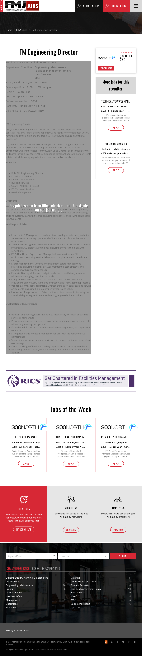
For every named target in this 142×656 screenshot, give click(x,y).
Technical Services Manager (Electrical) (115, 101)
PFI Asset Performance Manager (115, 437)
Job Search (21, 30)
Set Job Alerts (23, 529)
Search (123, 556)
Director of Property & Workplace (71, 437)
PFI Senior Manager (116, 144)
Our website (126, 52)
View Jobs (71, 530)
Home (9, 30)
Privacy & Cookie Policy (18, 630)
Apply (116, 127)
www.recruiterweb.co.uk (56, 649)
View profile (106, 68)
